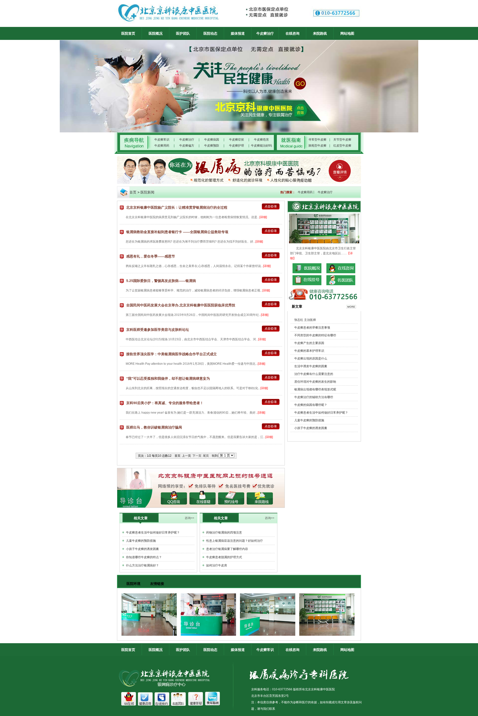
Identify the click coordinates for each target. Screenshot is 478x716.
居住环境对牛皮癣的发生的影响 (315, 381)
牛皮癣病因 (211, 139)
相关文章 (141, 518)
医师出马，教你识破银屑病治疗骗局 (154, 427)
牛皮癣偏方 (186, 145)
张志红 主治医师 (305, 320)
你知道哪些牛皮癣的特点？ (144, 557)
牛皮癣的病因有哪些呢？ (310, 405)
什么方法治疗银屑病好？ (142, 565)
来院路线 (320, 33)
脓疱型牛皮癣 (317, 145)
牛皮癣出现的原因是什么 (310, 358)
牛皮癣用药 (161, 145)
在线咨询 (292, 33)
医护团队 (183, 33)
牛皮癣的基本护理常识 (309, 351)
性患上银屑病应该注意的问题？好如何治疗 (234, 540)
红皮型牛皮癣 (342, 145)
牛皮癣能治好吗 (261, 145)
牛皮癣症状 (236, 139)
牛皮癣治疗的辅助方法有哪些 (313, 397)
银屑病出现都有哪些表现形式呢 (315, 389)
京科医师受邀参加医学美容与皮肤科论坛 (157, 330)
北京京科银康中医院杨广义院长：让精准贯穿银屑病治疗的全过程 (176, 207)
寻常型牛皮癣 (317, 139)
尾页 (206, 455)
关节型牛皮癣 (342, 139)
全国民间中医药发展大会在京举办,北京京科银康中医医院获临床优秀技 (180, 305)
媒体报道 (238, 33)
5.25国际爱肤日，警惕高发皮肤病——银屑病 (161, 281)
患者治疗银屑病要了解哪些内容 (227, 549)
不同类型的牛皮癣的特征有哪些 (315, 335)
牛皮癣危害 (261, 139)
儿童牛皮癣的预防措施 (141, 540)
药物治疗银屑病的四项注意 (224, 532)
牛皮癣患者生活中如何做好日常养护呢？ (153, 532)
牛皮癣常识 (161, 139)
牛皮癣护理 (236, 145)
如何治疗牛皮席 (216, 565)
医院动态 (210, 33)
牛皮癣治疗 (265, 33)
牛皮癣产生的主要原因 (309, 343)
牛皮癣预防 (211, 145)
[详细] (263, 217)
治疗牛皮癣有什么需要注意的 (313, 374)
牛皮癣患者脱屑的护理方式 (224, 557)
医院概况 (156, 33)
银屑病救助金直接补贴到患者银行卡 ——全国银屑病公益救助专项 (177, 232)
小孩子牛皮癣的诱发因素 (142, 549)
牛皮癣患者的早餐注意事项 (312, 327)
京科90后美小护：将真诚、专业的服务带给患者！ (164, 403)
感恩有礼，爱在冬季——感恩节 (150, 256)
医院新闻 (147, 192)
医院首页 (128, 33)
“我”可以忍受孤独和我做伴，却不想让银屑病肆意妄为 (168, 378)
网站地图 (347, 33)
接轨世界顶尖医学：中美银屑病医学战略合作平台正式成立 (171, 354)
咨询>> (189, 518)
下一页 (196, 455)
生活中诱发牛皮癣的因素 (310, 366)
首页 (132, 192)
